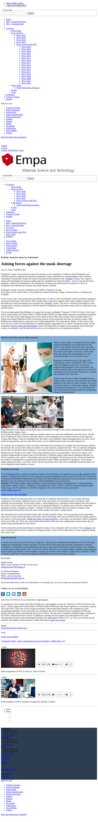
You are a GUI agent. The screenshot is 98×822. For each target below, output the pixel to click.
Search (30, 13)
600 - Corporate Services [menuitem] (16, 22)
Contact (4, 148)
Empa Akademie (13, 110)
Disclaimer (5, 758)
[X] (4, 765)
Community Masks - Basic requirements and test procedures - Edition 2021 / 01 (33, 641)
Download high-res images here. (14, 628)
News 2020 (10, 234)
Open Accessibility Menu (16, 6)
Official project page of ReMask (14, 494)
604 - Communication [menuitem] (15, 24)
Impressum (5, 756)
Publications (11, 128)
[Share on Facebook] (11, 718)
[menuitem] (10, 28)
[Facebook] (6, 765)
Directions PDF (7, 736)
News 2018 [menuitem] (26, 56)
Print (3, 761)
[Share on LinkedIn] (11, 716)
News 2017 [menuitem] (26, 58)
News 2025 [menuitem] (21, 37)
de (4, 146)
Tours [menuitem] (13, 92)
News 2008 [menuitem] (26, 79)
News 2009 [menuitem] (26, 76)
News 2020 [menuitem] (26, 51)
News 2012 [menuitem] (26, 69)
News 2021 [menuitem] (26, 49)
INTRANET (13, 150)
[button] (8, 709)
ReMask (69, 279)
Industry (9, 119)
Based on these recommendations (24, 326)
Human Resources (13, 117)
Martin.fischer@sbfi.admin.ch (13, 567)
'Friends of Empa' (13, 108)
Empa (8, 221)
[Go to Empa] (39, 173)
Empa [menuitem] (8, 19)
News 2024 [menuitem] (21, 40)
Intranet (9, 121)
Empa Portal (11, 112)
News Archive (12, 230)
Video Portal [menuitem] (16, 85)
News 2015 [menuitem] (26, 63)
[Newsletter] (1, 765)
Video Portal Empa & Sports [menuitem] (27, 88)
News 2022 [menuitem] (26, 47)
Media (8, 124)
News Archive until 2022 (16, 232)
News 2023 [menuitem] (21, 42)
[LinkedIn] (2, 765)
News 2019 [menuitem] (26, 53)
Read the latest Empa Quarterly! (14, 137)
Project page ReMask (9, 637)
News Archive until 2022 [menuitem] (26, 44)
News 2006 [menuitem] (26, 83)
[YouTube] (5, 765)
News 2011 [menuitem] (26, 72)
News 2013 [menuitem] (26, 67)
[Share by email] (11, 721)
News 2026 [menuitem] (21, 35)
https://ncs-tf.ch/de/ (57, 620)
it (6, 146)
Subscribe (5, 776)
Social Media (11, 131)
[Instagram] (3, 765)
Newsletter (10, 126)
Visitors (9, 133)
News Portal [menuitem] (16, 31)
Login (21, 150)
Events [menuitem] (14, 90)
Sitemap (4, 763)
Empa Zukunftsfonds (14, 115)
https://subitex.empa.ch (11, 490)
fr (5, 146)
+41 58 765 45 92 (14, 576)
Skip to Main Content (14, 3)
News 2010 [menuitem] (26, 74)
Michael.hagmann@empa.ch (12, 578)
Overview (10, 228)
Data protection (7, 778)
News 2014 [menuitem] (26, 65)
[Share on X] (11, 714)
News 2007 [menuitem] (26, 81)
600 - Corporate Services (16, 223)
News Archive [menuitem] (17, 33)
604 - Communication (15, 225)
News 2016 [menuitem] (26, 60)
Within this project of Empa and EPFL (42, 519)
